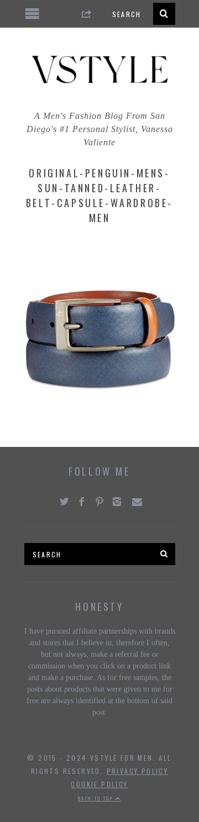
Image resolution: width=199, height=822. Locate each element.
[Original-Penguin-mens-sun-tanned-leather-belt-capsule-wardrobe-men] (99, 423)
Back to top (97, 798)
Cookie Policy (99, 784)
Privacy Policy (138, 771)
